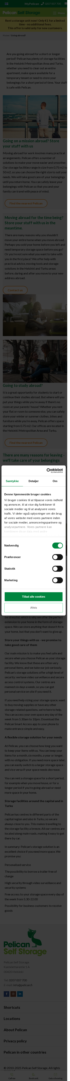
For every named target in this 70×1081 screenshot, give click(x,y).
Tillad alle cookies (33, 596)
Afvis (33, 607)
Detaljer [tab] (34, 481)
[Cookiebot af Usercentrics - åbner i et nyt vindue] (47, 470)
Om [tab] (55, 481)
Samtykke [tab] (12, 481)
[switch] (57, 557)
